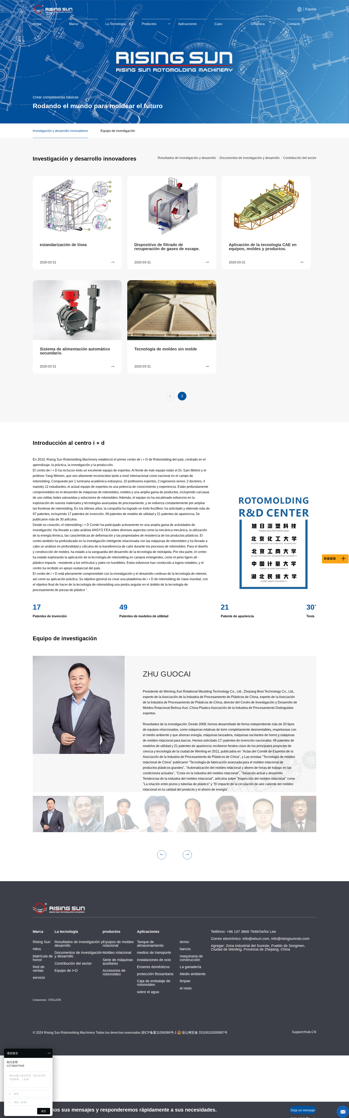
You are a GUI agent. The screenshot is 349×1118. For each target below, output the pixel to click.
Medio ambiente (193, 974)
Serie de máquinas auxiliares (118, 961)
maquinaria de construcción (191, 958)
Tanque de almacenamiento (150, 944)
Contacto (293, 23)
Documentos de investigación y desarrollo (78, 954)
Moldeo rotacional (117, 953)
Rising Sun (41, 942)
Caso (218, 23)
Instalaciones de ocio (154, 960)
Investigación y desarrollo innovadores (60, 131)
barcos (185, 949)
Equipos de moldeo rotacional (118, 944)
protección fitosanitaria (155, 974)
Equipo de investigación (118, 131)
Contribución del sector (73, 963)
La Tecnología (115, 23)
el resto (186, 988)
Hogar (37, 23)
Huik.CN (310, 1032)
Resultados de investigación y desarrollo (79, 944)
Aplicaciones (187, 23)
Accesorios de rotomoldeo (114, 972)
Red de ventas (38, 969)
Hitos (37, 949)
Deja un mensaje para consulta (302, 1111)
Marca (73, 23)
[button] (161, 854)
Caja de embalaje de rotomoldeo (153, 983)
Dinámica (258, 23)
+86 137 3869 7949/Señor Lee (251, 932)
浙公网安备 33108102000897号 (204, 1032)
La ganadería (190, 967)
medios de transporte (154, 953)
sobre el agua (148, 992)
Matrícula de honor (43, 958)
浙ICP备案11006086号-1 (159, 1032)
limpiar (185, 981)
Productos (149, 23)
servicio (39, 978)
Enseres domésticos (153, 967)
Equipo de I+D (66, 971)
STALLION (54, 1000)
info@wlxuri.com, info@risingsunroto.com (276, 939)
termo (184, 942)
